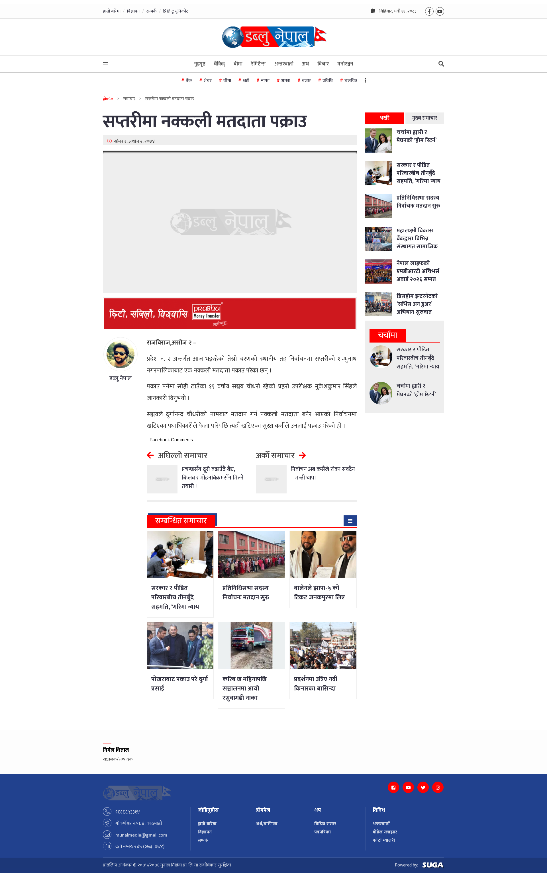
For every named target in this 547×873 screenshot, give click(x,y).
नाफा (265, 81)
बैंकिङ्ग (219, 64)
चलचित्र (350, 81)
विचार (323, 64)
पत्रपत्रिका (322, 832)
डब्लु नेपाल (120, 378)
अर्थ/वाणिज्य (266, 824)
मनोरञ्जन (345, 64)
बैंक (189, 81)
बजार (306, 81)
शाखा (285, 81)
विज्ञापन (133, 11)
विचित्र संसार (325, 824)
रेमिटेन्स (258, 64)
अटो (246, 81)
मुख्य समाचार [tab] (424, 118)
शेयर (208, 81)
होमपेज (108, 99)
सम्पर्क (151, 11)
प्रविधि (328, 81)
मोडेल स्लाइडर (385, 832)
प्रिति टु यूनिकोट (175, 11)
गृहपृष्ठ (199, 64)
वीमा (227, 81)
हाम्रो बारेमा (112, 11)
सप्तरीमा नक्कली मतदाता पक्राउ (205, 122)
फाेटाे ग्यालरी (384, 840)
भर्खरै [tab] (384, 118)
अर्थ (305, 64)
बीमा (238, 64)
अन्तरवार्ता (283, 64)
